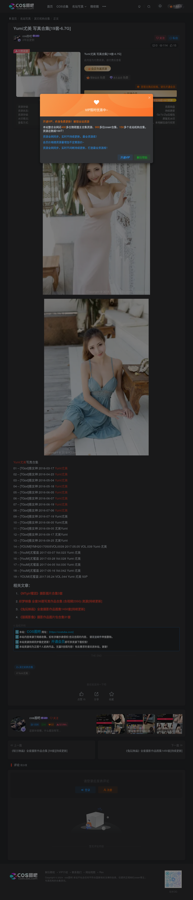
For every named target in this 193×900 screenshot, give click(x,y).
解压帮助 (142, 157)
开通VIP (125, 157)
